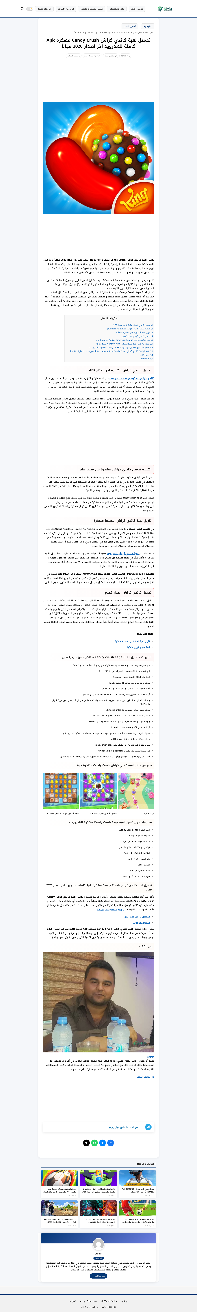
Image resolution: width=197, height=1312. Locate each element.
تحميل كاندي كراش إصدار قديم (137, 336)
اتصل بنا (72, 1301)
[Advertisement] (98, 83)
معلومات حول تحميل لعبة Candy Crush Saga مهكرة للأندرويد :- (121, 348)
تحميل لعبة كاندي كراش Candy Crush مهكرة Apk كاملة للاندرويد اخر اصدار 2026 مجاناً (111, 351)
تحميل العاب (137, 9)
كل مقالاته (98, 1276)
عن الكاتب (146, 355)
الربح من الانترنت (66, 9)
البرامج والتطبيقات (114, 909)
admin (123, 56)
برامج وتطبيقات (116, 9)
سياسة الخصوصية (88, 1301)
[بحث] (22, 8)
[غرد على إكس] (86, 1143)
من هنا (100, 909)
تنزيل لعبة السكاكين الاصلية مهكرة (132, 641)
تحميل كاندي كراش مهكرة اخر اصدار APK (133, 325)
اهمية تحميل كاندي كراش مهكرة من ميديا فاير (130, 329)
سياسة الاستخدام (109, 1301)
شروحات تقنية (44, 9)
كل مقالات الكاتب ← (144, 1077)
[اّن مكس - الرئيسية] (164, 9)
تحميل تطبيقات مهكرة (92, 9)
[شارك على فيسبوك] (110, 1143)
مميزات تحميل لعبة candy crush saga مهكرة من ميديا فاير (124, 340)
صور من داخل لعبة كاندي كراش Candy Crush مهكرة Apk (124, 344)
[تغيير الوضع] (29, 9)
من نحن (124, 1301)
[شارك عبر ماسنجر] (102, 1143)
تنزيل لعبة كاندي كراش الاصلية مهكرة (134, 333)
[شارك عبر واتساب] (94, 1143)
